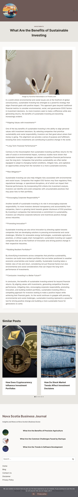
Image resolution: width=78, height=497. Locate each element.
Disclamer (6, 476)
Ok (34, 494)
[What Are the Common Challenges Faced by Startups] (5, 441)
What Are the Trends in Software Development (43, 447)
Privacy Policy (8, 480)
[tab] (34, 396)
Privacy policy (41, 494)
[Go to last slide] (5, 360)
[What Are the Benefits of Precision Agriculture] (5, 432)
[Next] (72, 360)
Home (4, 466)
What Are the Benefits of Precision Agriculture (43, 431)
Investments (39, 26)
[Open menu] (74, 10)
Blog (4, 469)
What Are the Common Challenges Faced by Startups (43, 439)
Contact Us (7, 473)
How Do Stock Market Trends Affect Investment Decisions (57, 385)
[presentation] (19, 352)
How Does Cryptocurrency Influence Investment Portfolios (19, 385)
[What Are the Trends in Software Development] (5, 449)
